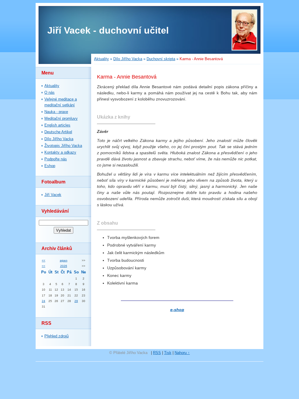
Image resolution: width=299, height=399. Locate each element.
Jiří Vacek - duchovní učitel (108, 30)
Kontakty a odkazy (60, 152)
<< (43, 260)
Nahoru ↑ (182, 353)
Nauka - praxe (56, 112)
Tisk (167, 353)
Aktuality (51, 86)
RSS (157, 353)
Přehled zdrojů (56, 336)
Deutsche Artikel (58, 132)
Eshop (49, 166)
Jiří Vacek (52, 194)
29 (76, 301)
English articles (57, 125)
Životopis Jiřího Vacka (63, 145)
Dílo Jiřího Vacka (58, 139)
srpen (63, 260)
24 (43, 301)
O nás (49, 92)
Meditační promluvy (61, 118)
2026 (63, 266)
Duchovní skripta (161, 59)
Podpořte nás (55, 159)
